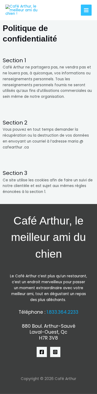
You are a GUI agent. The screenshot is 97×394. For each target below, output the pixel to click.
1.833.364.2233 (62, 312)
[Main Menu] (86, 10)
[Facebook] (42, 352)
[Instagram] (55, 352)
